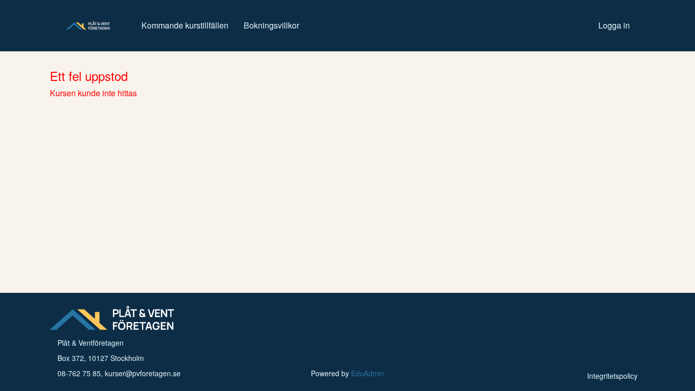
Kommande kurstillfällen (184, 25)
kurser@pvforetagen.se (143, 373)
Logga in (614, 25)
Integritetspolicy (612, 376)
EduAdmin (367, 373)
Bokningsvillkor (271, 25)
